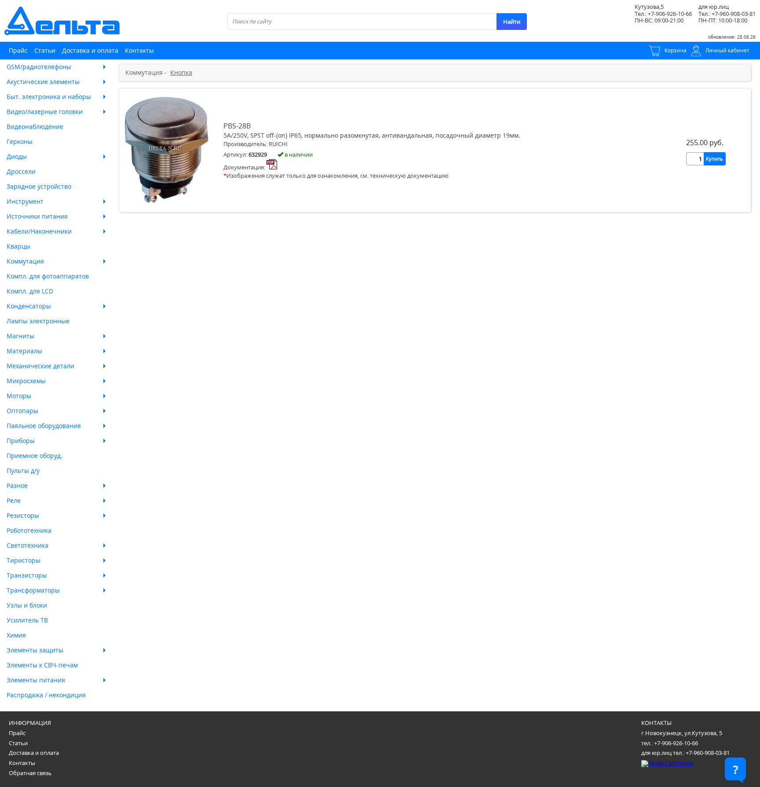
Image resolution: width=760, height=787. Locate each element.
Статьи (44, 50)
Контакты (139, 50)
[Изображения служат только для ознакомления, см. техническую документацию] (167, 202)
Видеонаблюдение (35, 126)
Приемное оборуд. (34, 455)
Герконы (20, 141)
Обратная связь (30, 773)
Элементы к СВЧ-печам (42, 665)
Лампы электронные (38, 321)
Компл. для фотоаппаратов (48, 276)
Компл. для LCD (30, 291)
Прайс (18, 50)
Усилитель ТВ (27, 620)
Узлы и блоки (27, 605)
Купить (714, 158)
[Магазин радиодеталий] (62, 21)
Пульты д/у (23, 470)
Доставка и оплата (90, 50)
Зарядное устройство (39, 186)
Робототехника (29, 530)
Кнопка (181, 73)
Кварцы (18, 246)
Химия (16, 635)
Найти (511, 22)
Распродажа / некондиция (46, 695)
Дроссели (21, 171)
